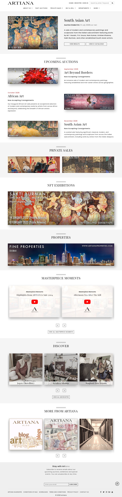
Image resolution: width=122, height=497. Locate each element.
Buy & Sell (70, 8)
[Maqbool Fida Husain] (61, 369)
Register (78, 3)
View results (75, 44)
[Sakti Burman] (96, 369)
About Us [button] (27, 8)
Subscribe (73, 484)
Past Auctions (41, 8)
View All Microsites (61, 397)
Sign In (85, 3)
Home (71, 3)
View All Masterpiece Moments (61, 332)
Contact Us (84, 492)
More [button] (96, 8)
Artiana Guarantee (15, 492)
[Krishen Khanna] (26, 369)
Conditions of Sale (30, 492)
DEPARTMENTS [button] (84, 8)
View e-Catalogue (96, 44)
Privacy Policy (72, 492)
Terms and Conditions (57, 492)
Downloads (43, 492)
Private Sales (56, 8)
